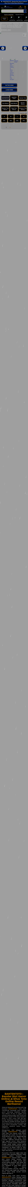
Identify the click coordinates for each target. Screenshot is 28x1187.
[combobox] (12, 11)
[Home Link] (10, 7)
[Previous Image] (3, 48)
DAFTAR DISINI (9, 85)
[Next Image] (25, 48)
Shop (2, 7)
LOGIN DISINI (9, 90)
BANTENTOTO (12, 1109)
